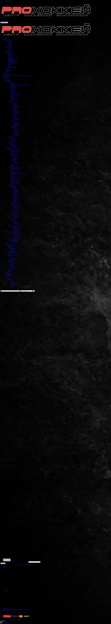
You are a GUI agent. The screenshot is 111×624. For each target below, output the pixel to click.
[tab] (56, 566)
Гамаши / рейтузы (12, 248)
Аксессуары (10, 45)
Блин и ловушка (14, 103)
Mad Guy (13, 282)
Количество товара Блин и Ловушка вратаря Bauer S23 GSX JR (14, 561)
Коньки (9, 44)
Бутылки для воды (15, 151)
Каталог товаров (6, 39)
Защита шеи (13, 88)
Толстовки (10, 56)
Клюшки (10, 42)
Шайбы (12, 181)
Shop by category (6, 79)
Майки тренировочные (13, 255)
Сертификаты (9, 69)
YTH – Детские (14, 242)
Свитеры (13, 114)
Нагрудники (13, 108)
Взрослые (15, 104)
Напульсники (14, 93)
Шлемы (12, 214)
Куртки (9, 55)
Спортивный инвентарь (11, 67)
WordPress (11, 619)
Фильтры (8, 278)
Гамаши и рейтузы (12, 61)
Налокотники (14, 192)
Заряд (12, 287)
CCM (12, 281)
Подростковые (16, 106)
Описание (5, 566)
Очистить (12, 560)
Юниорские (16, 107)
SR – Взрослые (14, 241)
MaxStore (19, 619)
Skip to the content (4, 1)
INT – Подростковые (15, 238)
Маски (12, 92)
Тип (2, 559)
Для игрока (8, 40)
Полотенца (13, 98)
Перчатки (13, 198)
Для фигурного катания (11, 244)
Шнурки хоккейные (15, 183)
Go (33, 290)
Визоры (12, 152)
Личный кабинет (7, 77)
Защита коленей (14, 85)
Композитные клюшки (16, 231)
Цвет (2, 560)
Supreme (7, 591)
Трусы (12, 120)
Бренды (10, 279)
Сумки (7, 68)
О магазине (5, 73)
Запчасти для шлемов (15, 154)
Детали (4, 567)
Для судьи (8, 52)
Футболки (10, 58)
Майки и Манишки (12, 62)
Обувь (9, 66)
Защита (9, 41)
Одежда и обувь (9, 53)
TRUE (12, 284)
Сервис (7, 272)
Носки (12, 96)
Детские (15, 105)
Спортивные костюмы (13, 59)
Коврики (13, 90)
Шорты (9, 64)
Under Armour (14, 285)
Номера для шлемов (15, 94)
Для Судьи (8, 243)
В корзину (3, 563)
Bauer (12, 280)
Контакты (5, 76)
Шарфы (10, 270)
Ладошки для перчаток (16, 166)
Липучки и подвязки (15, 169)
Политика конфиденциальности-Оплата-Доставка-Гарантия (16, 75)
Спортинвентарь (9, 274)
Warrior (12, 286)
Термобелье (10, 60)
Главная (5, 38)
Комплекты (13, 185)
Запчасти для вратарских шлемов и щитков (20, 84)
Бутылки (13, 83)
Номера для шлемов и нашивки (18, 173)
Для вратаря (8, 46)
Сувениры (8, 70)
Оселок (12, 97)
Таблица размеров (7, 610)
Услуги (7, 71)
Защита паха (13, 86)
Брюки (9, 63)
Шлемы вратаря (14, 126)
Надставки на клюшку (16, 171)
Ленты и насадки (14, 91)
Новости (7, 74)
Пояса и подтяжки (15, 99)
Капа (12, 164)
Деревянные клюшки (15, 226)
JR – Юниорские (14, 239)
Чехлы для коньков (15, 180)
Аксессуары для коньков (16, 150)
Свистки (13, 100)
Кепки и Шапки (11, 54)
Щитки (12, 130)
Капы (12, 89)
